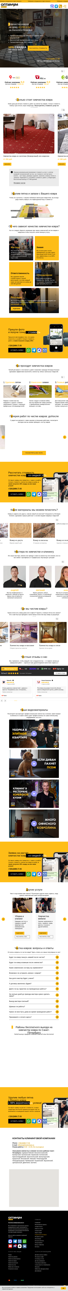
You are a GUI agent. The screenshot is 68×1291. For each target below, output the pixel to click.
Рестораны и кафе (39, 1259)
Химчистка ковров (12, 1263)
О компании (37, 1225)
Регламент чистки (19, 183)
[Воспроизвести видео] (34, 736)
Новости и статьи (39, 1231)
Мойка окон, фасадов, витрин (42, 1271)
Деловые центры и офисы (41, 1257)
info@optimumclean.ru (48, 61)
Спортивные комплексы (40, 1265)
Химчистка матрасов (13, 1265)
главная (38, 1222)
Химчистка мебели (43, 920)
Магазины (37, 1269)
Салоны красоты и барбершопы (42, 1267)
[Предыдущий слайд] (3, 437)
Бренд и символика (39, 1247)
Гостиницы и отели (39, 1261)
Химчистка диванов (12, 1259)
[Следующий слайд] (64, 437)
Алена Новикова (11, 683)
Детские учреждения (40, 1263)
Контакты (37, 1249)
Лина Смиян (45, 683)
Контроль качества (39, 1243)
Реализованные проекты (41, 1227)
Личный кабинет (39, 1245)
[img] (60, 6)
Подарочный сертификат (41, 1237)
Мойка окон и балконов (13, 1269)
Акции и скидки (38, 1235)
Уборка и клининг (19, 920)
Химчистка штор (12, 1267)
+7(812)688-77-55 (53, 59)
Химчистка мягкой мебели (14, 1261)
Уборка (10, 1257)
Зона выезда (38, 1241)
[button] (38, 48)
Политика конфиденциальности (16, 1225)
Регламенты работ (39, 1239)
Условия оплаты (39, 1229)
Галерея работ (38, 1233)
